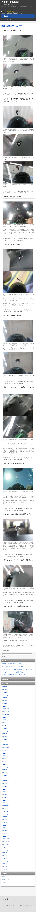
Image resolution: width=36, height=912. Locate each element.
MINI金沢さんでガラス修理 (12, 197)
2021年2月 (5, 866)
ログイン (5, 876)
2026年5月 (5, 695)
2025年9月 (5, 717)
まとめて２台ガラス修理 (12, 244)
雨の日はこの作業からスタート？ (15, 30)
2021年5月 (5, 858)
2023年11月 (6, 775)
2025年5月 (5, 728)
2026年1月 (5, 706)
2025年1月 (5, 739)
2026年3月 (5, 700)
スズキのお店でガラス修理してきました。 (18, 606)
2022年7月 (5, 819)
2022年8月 (5, 816)
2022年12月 (6, 805)
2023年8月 (5, 783)
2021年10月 (6, 844)
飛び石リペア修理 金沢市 (12, 315)
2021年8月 (5, 850)
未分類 (18, 645)
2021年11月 (6, 841)
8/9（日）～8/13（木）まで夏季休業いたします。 (15, 672)
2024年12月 (6, 742)
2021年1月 (5, 869)
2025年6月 (5, 725)
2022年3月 (5, 830)
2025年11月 (6, 711)
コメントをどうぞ (21, 94)
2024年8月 (5, 753)
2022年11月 (6, 808)
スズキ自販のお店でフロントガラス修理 (13, 666)
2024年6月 (5, 756)
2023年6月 (5, 789)
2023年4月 (5, 794)
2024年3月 (5, 764)
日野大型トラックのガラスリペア (15, 463)
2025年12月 (6, 709)
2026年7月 (5, 689)
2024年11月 (6, 744)
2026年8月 (5, 686)
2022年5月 (5, 825)
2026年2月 (5, 703)
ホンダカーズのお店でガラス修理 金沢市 (18, 514)
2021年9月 (5, 847)
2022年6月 (5, 822)
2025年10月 (6, 714)
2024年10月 (6, 747)
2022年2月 (5, 833)
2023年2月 (5, 800)
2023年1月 (5, 803)
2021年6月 (5, 855)
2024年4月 (5, 761)
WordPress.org (7, 885)
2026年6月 (5, 692)
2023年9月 (5, 780)
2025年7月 (5, 722)
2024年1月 (5, 769)
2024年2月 (5, 767)
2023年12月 (6, 772)
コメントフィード (7, 882)
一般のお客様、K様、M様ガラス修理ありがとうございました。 (19, 669)
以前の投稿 (5, 650)
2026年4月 (5, 697)
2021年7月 (5, 852)
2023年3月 (5, 797)
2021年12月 (6, 839)
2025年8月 (5, 720)
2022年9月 (5, 814)
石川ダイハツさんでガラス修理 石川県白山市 (19, 560)
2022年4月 (5, 828)
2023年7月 (5, 786)
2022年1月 (5, 836)
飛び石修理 (26, 93)
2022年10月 (6, 811)
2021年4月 (5, 861)
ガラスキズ (20, 93)
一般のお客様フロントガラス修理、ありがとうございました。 (18, 674)
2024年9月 (5, 750)
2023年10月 (6, 778)
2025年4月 (5, 731)
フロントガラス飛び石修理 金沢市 (12, 663)
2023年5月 (5, 792)
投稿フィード (6, 879)
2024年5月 (5, 758)
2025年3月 (5, 733)
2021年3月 (5, 864)
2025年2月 (5, 736)
